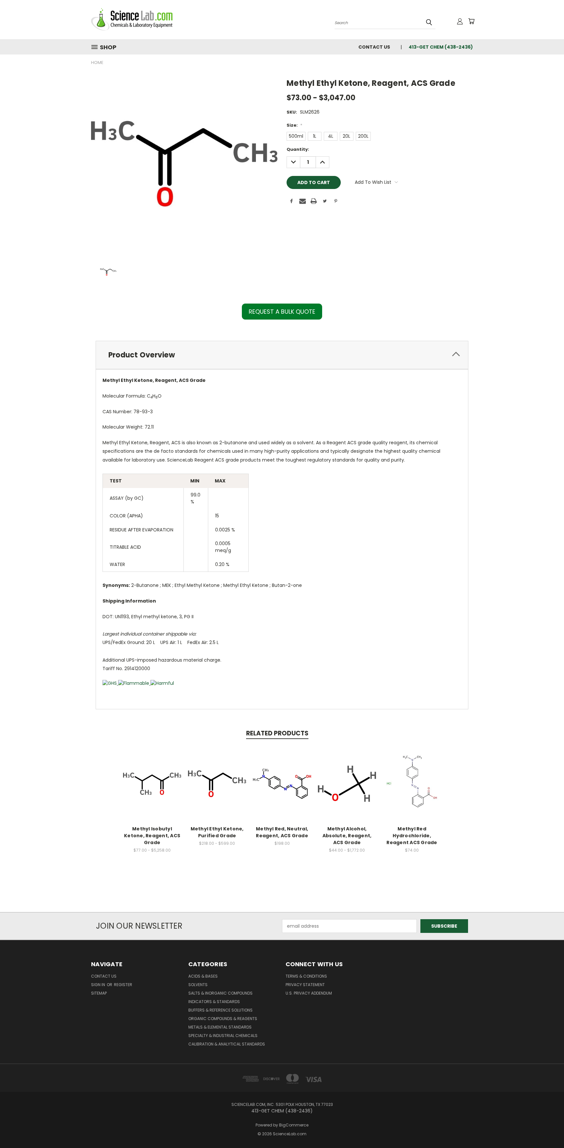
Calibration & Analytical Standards (226, 1044)
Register (123, 984)
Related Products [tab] (277, 733)
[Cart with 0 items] (471, 21)
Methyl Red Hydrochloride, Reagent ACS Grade (411, 836)
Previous (547, 1128)
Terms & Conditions (306, 976)
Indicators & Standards (214, 1001)
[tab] (282, 355)
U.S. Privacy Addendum (309, 993)
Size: (294, 125)
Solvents (198, 984)
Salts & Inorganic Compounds (220, 993)
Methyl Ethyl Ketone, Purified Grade (217, 832)
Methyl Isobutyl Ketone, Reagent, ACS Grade (152, 836)
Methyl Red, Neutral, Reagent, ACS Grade (282, 832)
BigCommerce (293, 1125)
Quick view (152, 776)
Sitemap (99, 993)
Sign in (98, 984)
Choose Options (152, 789)
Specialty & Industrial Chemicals (223, 1035)
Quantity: (298, 149)
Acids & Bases (203, 976)
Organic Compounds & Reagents (222, 1018)
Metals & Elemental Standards (220, 1027)
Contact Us (374, 47)
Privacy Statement (305, 984)
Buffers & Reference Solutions (220, 1010)
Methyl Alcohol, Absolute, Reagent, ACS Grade (347, 836)
